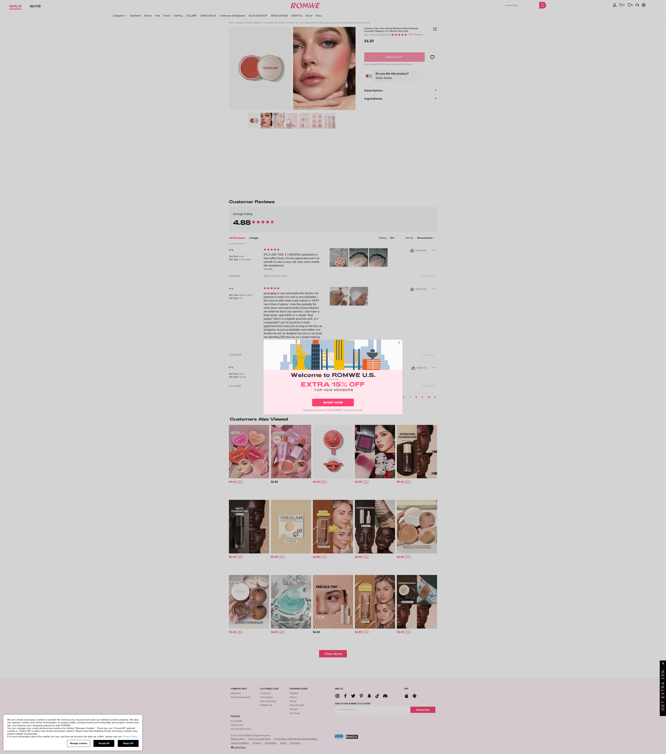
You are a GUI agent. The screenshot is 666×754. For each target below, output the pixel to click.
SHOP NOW (333, 402)
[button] (399, 343)
